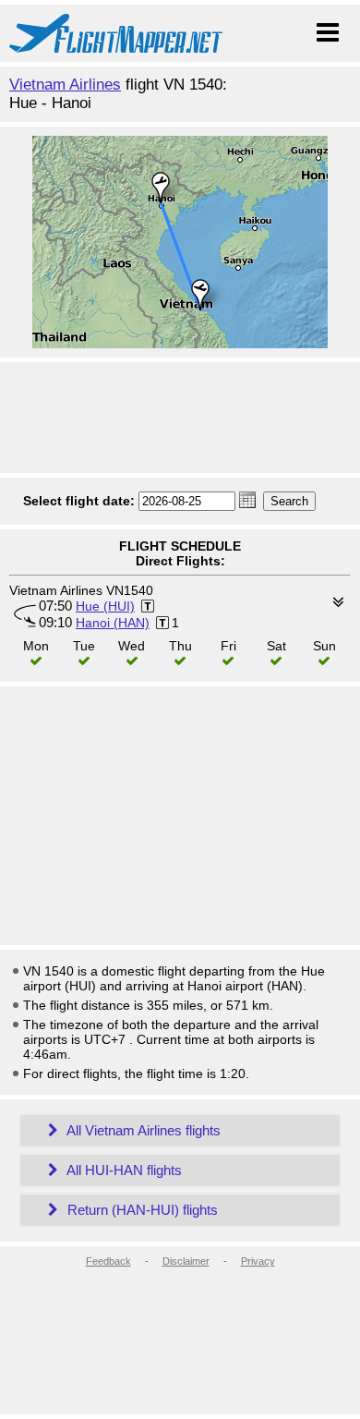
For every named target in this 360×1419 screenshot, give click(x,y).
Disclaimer (186, 1261)
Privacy (258, 1261)
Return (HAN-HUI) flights (141, 1210)
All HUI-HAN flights (123, 1170)
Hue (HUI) (105, 606)
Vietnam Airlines (65, 84)
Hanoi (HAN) (113, 622)
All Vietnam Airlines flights (142, 1130)
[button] (247, 499)
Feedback (108, 1261)
